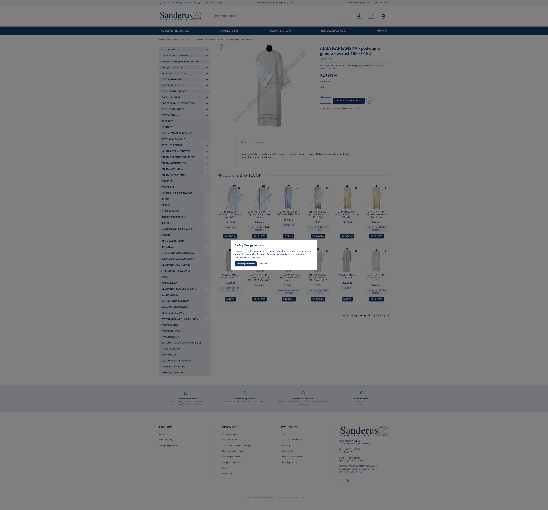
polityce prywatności (296, 254)
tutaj (260, 257)
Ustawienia (264, 264)
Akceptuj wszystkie (245, 264)
